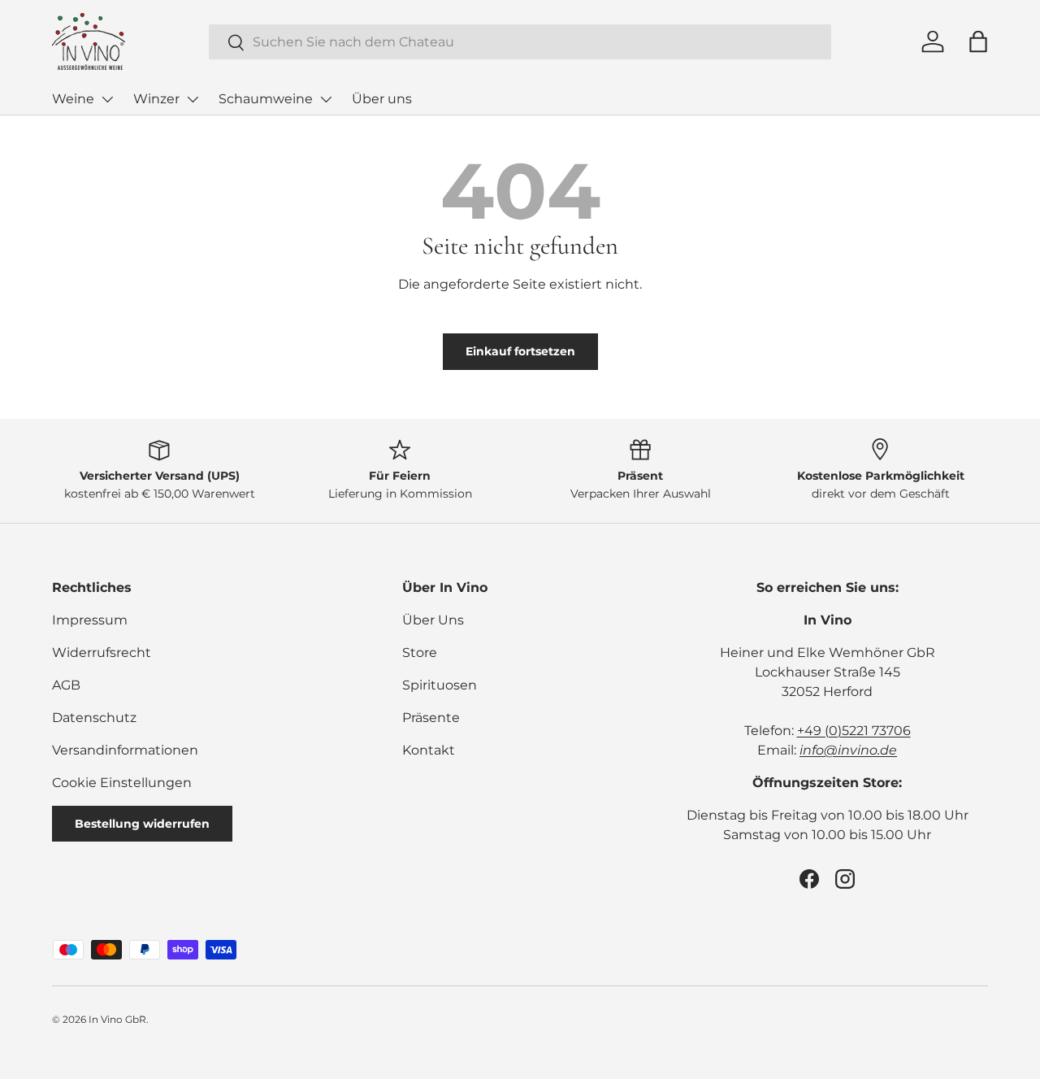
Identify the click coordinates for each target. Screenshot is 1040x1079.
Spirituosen (439, 685)
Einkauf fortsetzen (520, 351)
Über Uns (433, 620)
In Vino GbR (117, 1019)
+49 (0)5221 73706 (854, 730)
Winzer (156, 99)
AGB (66, 685)
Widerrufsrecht (101, 652)
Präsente (431, 717)
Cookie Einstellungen (122, 782)
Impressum (90, 620)
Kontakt (428, 750)
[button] (978, 41)
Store (419, 652)
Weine (73, 99)
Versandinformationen (125, 750)
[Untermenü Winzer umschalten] (192, 99)
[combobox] (520, 41)
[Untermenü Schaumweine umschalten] (326, 99)
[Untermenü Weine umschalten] (107, 99)
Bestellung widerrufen (142, 823)
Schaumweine (266, 99)
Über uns (382, 99)
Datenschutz (94, 717)
